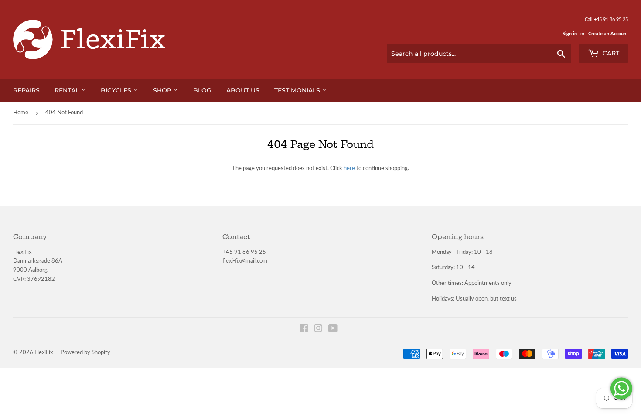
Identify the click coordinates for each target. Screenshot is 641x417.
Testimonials (298, 90)
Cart (610, 53)
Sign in (570, 33)
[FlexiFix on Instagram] (318, 330)
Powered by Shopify (85, 352)
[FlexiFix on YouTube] (333, 330)
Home (20, 113)
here (349, 168)
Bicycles (117, 90)
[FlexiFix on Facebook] (303, 330)
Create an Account (608, 33)
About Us (242, 90)
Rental (68, 90)
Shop (163, 90)
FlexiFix (43, 352)
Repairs (26, 90)
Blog (202, 90)
